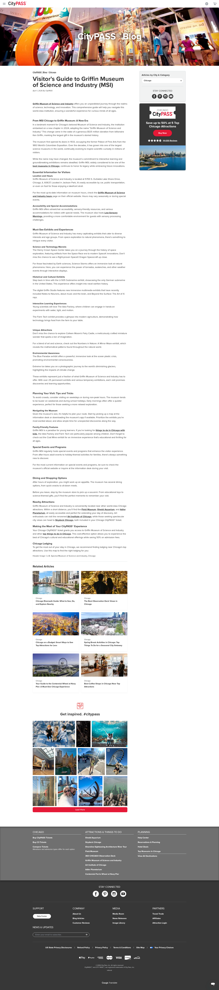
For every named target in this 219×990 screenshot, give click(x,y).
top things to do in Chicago (57, 533)
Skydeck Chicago (64, 520)
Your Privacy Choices (164, 947)
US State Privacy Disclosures (58, 947)
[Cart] (215, 4)
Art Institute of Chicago (79, 516)
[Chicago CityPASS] (162, 113)
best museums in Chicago (46, 166)
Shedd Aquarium (106, 509)
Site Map (140, 947)
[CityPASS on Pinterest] (105, 894)
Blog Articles (78, 918)
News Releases (120, 918)
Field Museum (88, 509)
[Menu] (4, 4)
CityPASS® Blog (40, 72)
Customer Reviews (81, 923)
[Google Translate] (109, 982)
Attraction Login (159, 923)
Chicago (52, 72)
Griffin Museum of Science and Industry (53, 103)
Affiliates (156, 918)
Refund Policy (83, 947)
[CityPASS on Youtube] (123, 894)
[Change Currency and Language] (207, 4)
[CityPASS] (17, 4)
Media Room (118, 914)
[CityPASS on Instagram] (114, 894)
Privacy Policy (101, 947)
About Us (77, 914)
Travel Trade (158, 914)
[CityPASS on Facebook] (96, 894)
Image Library (119, 923)
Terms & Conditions (122, 947)
